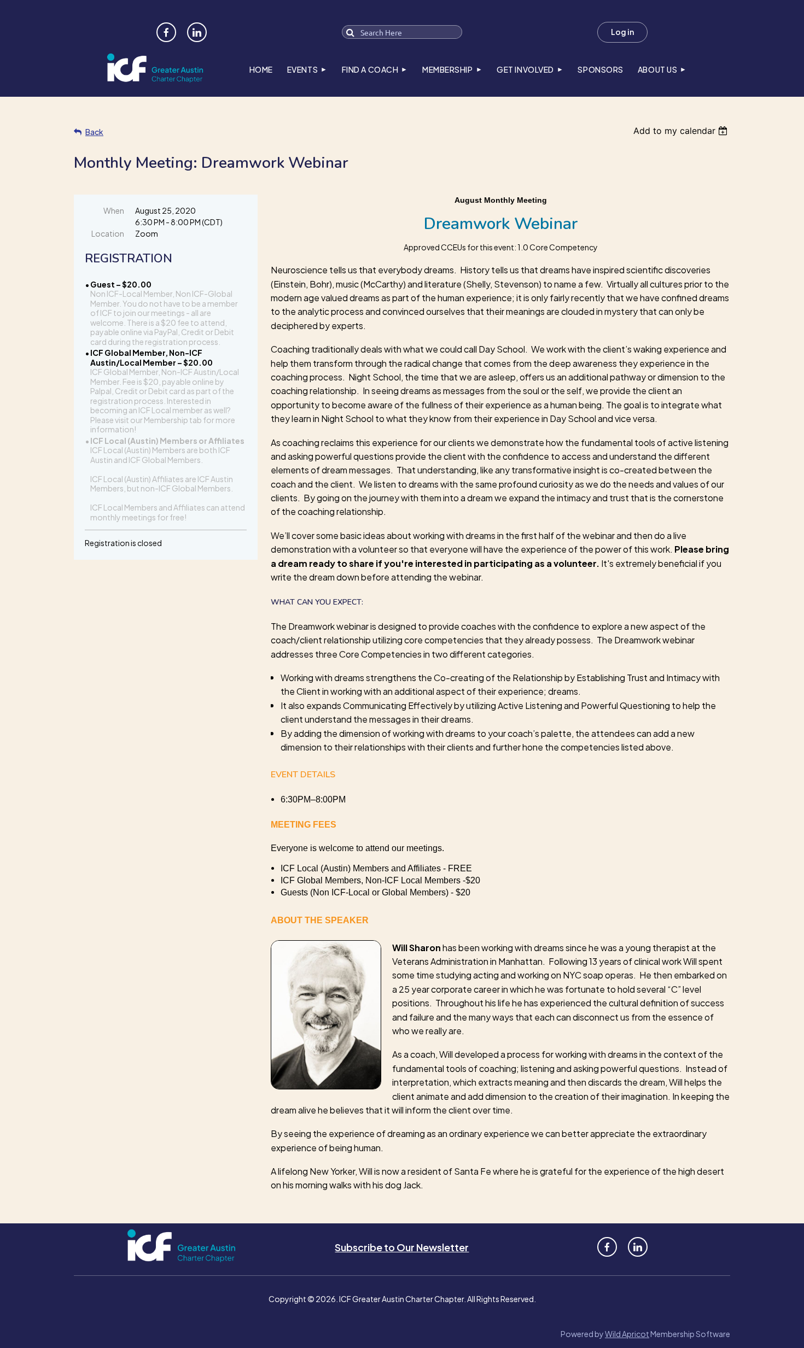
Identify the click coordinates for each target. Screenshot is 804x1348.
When (113, 210)
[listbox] (681, 130)
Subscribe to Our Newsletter (402, 1247)
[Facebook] (166, 32)
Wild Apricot (627, 1334)
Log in (622, 32)
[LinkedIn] (197, 32)
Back (94, 132)
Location (107, 233)
